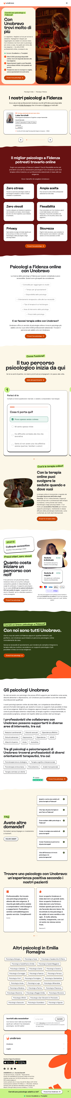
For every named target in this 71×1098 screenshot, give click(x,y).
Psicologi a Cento (35, 969)
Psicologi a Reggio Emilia (35, 993)
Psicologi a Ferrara (55, 973)
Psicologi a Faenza (36, 973)
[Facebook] (5, 1069)
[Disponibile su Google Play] (20, 1062)
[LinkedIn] (11, 1069)
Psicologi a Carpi (31, 959)
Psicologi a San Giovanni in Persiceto (44, 998)
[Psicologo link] (9, 117)
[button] (66, 3)
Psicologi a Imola (17, 983)
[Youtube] (15, 1069)
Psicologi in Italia (29, 92)
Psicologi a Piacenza (53, 988)
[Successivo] (50, 140)
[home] (9, 3)
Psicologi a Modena (17, 988)
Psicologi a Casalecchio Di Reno (53, 959)
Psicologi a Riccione (56, 993)
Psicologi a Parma (35, 988)
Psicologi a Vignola (56, 1002)
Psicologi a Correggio (17, 973)
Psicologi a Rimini (19, 998)
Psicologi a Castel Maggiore (49, 964)
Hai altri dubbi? (11, 839)
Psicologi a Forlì (15, 978)
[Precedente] (21, 140)
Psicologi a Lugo (34, 983)
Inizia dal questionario (34, 380)
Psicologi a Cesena (54, 969)
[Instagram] (8, 1069)
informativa (42, 1023)
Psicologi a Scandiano (36, 1002)
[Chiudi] (68, 1091)
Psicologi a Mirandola (52, 983)
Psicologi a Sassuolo (16, 1002)
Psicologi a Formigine (33, 978)
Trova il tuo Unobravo (50, 1092)
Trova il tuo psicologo (13, 77)
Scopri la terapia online (47, 519)
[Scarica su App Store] (9, 1062)
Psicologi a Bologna (13, 959)
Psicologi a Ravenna (14, 993)
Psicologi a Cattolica (17, 969)
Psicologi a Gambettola (53, 978)
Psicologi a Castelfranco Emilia (23, 964)
